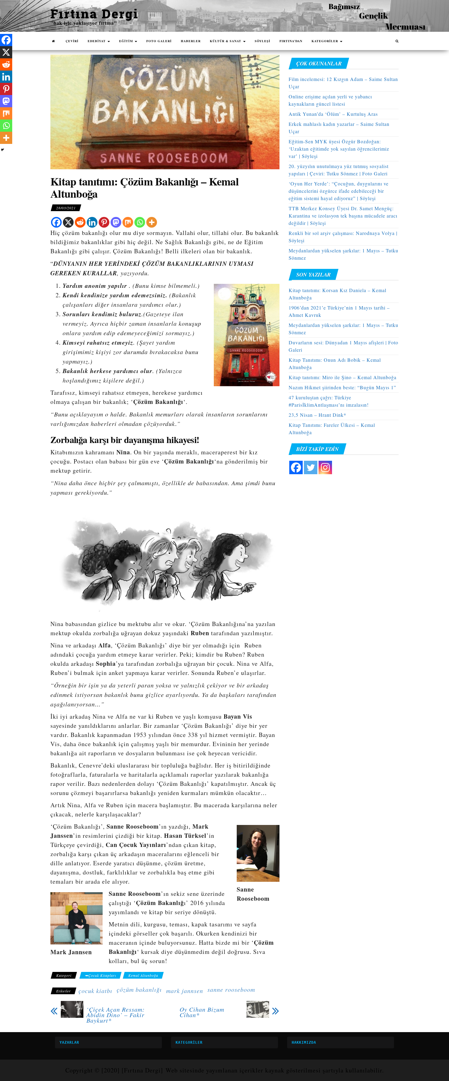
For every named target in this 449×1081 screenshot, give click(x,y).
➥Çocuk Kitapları (100, 975)
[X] (68, 222)
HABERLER (191, 41)
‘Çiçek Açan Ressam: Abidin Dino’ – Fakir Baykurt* (115, 1014)
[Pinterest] (104, 222)
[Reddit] (80, 222)
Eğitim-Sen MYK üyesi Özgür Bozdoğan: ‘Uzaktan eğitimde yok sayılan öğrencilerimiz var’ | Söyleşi (339, 148)
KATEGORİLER (325, 41)
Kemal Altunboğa (143, 975)
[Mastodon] (116, 222)
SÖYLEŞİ (262, 41)
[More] (151, 222)
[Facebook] (56, 222)
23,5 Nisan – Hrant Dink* (317, 415)
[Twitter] (310, 467)
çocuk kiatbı (95, 991)
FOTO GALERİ (159, 41)
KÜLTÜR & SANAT (226, 41)
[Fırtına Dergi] (53, 41)
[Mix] (127, 222)
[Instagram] (325, 467)
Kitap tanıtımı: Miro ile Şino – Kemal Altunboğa (342, 377)
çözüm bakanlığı (139, 989)
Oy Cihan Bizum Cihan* (202, 1011)
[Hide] (2, 149)
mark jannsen (184, 991)
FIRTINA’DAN (290, 41)
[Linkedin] (92, 222)
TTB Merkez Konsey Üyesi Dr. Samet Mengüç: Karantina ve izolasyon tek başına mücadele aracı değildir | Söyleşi (343, 215)
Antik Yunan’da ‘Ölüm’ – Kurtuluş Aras (333, 114)
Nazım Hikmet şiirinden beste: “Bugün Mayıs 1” (342, 387)
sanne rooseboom (231, 989)
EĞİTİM (126, 41)
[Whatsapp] (139, 222)
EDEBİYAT (97, 41)
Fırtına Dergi (94, 13)
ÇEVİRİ (72, 41)
